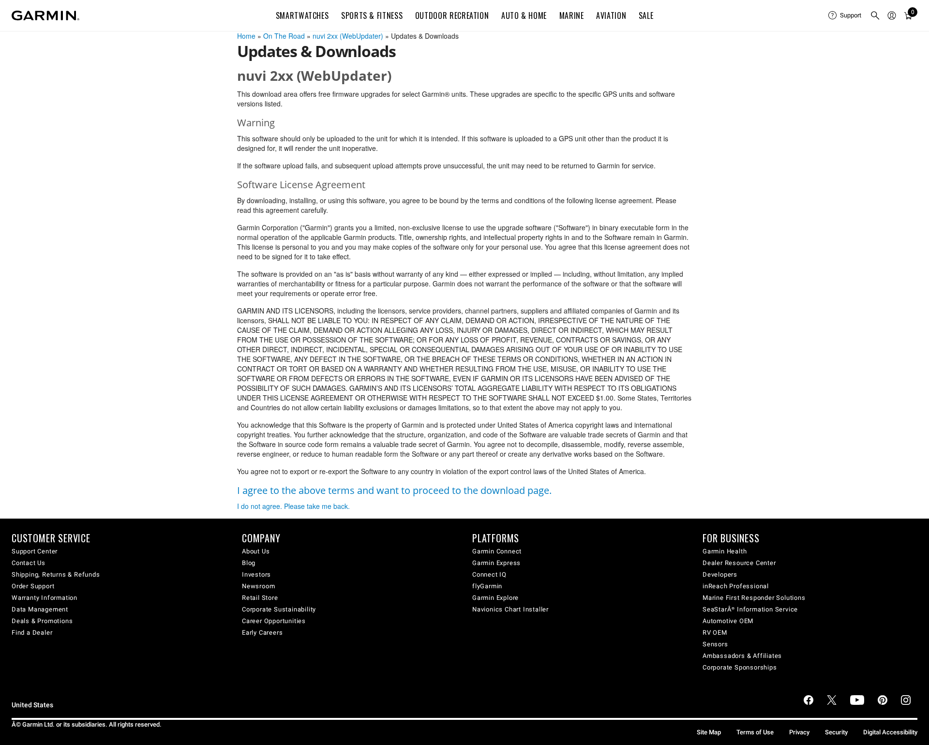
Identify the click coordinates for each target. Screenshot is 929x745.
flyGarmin (487, 586)
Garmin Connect (497, 551)
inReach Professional (736, 586)
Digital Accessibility (890, 732)
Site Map (709, 732)
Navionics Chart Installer (510, 609)
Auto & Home (524, 15)
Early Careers (262, 632)
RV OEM (715, 632)
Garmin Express (496, 562)
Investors (256, 574)
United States (32, 705)
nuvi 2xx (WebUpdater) (348, 36)
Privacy (799, 732)
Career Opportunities (274, 621)
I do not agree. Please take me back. (293, 506)
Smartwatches (302, 15)
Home (246, 36)
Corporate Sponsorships (740, 667)
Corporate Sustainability (279, 609)
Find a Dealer (32, 632)
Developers (720, 574)
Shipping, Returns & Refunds (56, 574)
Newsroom (258, 586)
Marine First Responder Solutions (754, 597)
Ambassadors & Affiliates (742, 655)
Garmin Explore (495, 597)
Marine (571, 15)
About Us (256, 551)
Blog (248, 562)
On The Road (284, 36)
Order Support (33, 586)
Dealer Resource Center (739, 562)
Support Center (35, 551)
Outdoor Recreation (452, 15)
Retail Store (260, 597)
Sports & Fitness (372, 15)
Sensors (715, 644)
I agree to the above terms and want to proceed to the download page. (394, 490)
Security (836, 732)
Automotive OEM (728, 621)
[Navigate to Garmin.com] (45, 15)
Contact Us (28, 562)
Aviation (611, 15)
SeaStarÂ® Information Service (750, 609)
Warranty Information (44, 597)
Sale (646, 15)
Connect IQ (489, 574)
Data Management (40, 609)
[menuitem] (845, 15)
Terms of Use (755, 732)
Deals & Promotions (42, 621)
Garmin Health (725, 551)
